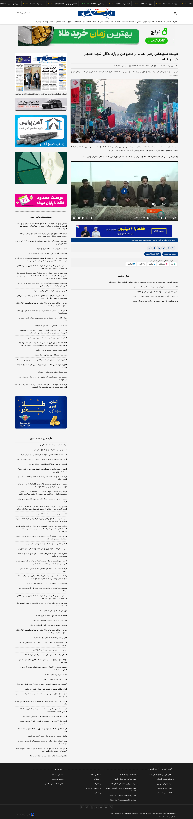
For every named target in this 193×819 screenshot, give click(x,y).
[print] (149, 248)
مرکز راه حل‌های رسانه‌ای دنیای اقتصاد (122, 795)
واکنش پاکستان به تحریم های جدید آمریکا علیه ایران (47, 736)
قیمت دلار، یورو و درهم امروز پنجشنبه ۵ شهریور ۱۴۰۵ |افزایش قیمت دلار (41, 702)
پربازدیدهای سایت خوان (41, 217)
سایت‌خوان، (167, 240)
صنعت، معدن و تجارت (125, 21)
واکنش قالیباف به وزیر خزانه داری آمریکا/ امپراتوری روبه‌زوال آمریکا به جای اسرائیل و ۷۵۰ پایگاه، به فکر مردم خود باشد (41, 577)
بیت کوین (82, 4)
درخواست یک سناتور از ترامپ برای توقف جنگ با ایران (47, 583)
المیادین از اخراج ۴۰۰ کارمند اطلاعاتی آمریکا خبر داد (48, 464)
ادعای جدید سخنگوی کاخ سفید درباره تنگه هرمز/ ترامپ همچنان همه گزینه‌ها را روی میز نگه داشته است (41, 750)
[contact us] (87, 807)
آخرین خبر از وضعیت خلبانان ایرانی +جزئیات (50, 291)
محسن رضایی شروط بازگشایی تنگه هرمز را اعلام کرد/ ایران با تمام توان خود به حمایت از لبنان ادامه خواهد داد (42, 485)
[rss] (96, 807)
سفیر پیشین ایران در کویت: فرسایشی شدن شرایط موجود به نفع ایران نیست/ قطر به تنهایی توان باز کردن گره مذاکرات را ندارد (41, 259)
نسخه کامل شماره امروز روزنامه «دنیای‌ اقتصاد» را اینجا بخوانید (41, 94)
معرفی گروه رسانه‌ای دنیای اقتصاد (160, 774)
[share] (92, 807)
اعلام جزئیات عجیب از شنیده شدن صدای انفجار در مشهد (46, 689)
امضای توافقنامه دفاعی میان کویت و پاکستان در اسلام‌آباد (45, 655)
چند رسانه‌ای (60, 21)
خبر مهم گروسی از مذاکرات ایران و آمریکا (51, 248)
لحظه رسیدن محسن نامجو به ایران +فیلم (51, 350)
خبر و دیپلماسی (171, 21)
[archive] (82, 807)
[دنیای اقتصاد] (96, 13)
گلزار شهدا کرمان (152, 254)
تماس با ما (95, 774)
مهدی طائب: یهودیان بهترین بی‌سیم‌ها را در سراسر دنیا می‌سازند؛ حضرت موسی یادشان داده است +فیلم (43, 235)
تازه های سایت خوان (41, 438)
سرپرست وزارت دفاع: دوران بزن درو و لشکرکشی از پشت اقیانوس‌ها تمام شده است (42, 604)
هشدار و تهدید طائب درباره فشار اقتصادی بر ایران (48, 625)
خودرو (100, 21)
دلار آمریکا (21, 4)
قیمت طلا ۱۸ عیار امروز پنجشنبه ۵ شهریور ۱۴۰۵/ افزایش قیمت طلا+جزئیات (43, 722)
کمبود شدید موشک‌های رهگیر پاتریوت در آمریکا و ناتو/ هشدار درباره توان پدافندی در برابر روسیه (41, 520)
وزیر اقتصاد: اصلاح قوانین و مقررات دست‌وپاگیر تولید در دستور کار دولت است (42, 742)
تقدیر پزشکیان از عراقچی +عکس (55, 679)
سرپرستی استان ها (92, 788)
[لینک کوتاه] (173, 248)
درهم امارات (107, 4)
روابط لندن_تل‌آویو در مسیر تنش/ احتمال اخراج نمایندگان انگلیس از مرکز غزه (42, 661)
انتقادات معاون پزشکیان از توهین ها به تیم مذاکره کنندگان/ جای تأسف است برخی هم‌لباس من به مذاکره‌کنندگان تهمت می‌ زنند (42, 344)
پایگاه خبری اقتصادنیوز (164, 793)
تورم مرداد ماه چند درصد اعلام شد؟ (53, 610)
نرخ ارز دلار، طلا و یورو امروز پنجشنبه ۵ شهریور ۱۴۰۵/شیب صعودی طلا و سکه (41, 695)
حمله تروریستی (170, 254)
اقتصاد (159, 21)
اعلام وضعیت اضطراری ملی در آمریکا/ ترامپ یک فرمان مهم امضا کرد (41, 360)
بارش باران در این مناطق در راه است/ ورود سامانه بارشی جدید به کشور (43, 319)
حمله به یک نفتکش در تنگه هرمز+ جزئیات (51, 325)
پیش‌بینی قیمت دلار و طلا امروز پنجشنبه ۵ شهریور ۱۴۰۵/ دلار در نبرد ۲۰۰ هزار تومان (41, 242)
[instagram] (111, 807)
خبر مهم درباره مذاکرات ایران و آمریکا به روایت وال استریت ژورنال (42, 548)
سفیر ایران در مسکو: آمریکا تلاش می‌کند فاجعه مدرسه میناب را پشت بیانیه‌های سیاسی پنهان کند (41, 537)
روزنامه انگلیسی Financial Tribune (123, 800)
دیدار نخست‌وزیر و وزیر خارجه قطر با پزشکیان (50, 650)
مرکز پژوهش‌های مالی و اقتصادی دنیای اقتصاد (121, 789)
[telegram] (154, 248)
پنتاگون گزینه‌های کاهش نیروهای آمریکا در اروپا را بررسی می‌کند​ (43, 454)
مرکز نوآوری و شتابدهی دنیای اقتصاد (122, 784)
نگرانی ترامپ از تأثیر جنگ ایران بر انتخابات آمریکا (48, 756)
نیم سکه (181, 4)
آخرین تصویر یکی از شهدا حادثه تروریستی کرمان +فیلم (157, 291)
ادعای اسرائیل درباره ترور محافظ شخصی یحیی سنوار (47, 338)
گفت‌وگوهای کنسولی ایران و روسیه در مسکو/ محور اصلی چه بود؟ (42, 684)
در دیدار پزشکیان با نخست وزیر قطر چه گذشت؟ (49, 620)
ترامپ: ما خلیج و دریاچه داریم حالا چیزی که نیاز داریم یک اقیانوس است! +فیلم (42, 478)
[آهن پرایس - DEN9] (41, 131)
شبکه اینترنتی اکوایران (164, 784)
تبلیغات (96, 779)
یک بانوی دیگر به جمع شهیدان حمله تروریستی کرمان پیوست (155, 296)
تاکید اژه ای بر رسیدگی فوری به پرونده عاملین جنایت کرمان (156, 287)
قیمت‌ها (78, 21)
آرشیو (69, 21)
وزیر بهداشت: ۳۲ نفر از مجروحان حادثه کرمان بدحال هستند (155, 301)
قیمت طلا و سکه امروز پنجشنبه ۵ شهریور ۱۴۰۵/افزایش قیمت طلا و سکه (42, 730)
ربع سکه (155, 4)
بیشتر (39, 21)
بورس (138, 21)
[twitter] (163, 248)
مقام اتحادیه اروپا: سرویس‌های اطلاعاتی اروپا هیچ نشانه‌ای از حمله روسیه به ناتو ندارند (42, 555)
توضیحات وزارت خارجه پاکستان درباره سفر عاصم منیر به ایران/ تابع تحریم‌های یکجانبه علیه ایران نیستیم (42, 284)
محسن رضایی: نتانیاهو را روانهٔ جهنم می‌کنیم (50, 449)
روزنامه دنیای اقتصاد (164, 779)
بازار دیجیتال (108, 21)
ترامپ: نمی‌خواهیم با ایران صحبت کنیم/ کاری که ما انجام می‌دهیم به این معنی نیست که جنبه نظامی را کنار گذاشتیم (41, 386)
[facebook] (168, 248)
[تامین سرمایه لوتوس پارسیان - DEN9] (41, 168)
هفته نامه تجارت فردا (164, 788)
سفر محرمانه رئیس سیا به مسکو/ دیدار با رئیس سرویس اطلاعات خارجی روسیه (43, 643)
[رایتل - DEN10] (41, 200)
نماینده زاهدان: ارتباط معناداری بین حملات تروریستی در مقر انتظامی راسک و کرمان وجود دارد (143, 282)
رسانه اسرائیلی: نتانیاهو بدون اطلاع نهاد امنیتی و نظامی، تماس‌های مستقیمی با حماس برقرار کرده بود (42, 297)
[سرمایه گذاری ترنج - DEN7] (96, 36)
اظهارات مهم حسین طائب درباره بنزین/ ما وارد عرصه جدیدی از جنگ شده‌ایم (42, 366)
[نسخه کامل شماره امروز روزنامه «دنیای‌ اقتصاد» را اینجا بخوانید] (41, 72)
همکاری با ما (94, 793)
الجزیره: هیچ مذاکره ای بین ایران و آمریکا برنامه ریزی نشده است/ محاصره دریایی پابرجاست (42, 470)
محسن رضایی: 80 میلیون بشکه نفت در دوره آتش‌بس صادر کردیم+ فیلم (41, 500)
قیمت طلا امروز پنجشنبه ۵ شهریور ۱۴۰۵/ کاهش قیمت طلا (45, 716)
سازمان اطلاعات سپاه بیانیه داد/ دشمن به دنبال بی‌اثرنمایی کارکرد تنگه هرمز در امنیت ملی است (41, 304)
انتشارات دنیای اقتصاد (128, 774)
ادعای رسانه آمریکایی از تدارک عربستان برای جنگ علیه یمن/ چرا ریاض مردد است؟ (42, 312)
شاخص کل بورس (52, 4)
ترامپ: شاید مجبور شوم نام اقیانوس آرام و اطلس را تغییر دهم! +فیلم (43, 569)
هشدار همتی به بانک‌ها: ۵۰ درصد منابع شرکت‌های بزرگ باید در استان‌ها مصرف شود (43, 668)
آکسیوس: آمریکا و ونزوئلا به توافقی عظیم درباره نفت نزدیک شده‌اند (42, 459)
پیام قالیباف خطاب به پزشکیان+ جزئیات (52, 372)
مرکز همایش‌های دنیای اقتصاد (125, 779)
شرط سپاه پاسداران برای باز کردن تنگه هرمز (51, 355)
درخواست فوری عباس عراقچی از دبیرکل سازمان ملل (48, 253)
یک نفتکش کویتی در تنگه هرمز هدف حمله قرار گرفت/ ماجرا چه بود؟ (43, 589)
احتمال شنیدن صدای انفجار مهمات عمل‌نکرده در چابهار (46, 544)
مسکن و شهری (148, 21)
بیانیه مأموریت (57, 779)
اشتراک (97, 784)
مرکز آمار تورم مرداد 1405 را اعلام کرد (53, 445)
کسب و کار (48, 21)
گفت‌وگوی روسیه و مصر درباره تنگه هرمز (51, 514)
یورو (131, 4)
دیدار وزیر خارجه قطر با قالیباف (55, 674)
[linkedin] (159, 248)
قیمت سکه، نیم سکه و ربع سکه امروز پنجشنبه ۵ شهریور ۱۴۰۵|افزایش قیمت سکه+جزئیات (43, 710)
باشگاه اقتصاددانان (89, 21)
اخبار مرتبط (124, 276)
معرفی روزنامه (57, 774)
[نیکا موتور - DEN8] (41, 104)
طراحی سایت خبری (25, 815)
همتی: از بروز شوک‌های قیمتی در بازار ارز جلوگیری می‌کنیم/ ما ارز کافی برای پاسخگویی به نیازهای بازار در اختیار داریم (43, 331)
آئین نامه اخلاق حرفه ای (54, 784)
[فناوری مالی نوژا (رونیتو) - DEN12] (41, 412)
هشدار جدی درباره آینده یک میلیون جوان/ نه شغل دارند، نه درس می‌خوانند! (42, 378)
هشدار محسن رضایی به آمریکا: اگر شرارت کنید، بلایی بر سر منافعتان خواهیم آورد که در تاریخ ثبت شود (42, 267)
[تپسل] (77, 226)
